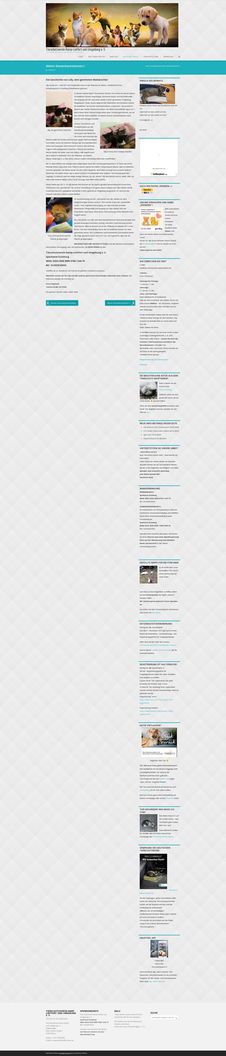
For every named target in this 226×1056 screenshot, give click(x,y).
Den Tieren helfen (96, 56)
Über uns (114, 56)
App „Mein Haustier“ (157, 981)
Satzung (143, 364)
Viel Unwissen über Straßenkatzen (156, 427)
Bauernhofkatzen (150, 438)
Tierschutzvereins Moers (163, 836)
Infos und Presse (130, 56)
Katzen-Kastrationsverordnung (63, 303)
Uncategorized (156, 66)
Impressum (168, 56)
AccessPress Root (65, 1053)
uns (147, 412)
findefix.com (164, 779)
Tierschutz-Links (151, 56)
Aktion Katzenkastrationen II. (119, 303)
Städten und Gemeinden (161, 650)
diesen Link (149, 244)
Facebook (170, 798)
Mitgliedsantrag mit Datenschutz (154, 359)
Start (80, 56)
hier (144, 1026)
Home (148, 66)
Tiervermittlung (165, 389)
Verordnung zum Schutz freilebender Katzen (158, 645)
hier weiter (156, 612)
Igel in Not (147, 435)
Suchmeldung (145, 790)
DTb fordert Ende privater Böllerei (156, 431)
